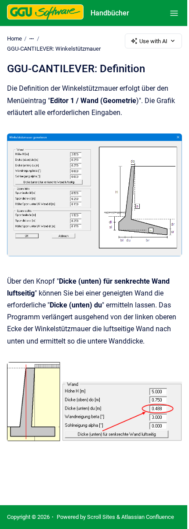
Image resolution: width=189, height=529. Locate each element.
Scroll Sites (101, 517)
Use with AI (153, 41)
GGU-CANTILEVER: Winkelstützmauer (54, 48)
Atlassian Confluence (147, 517)
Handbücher (110, 13)
